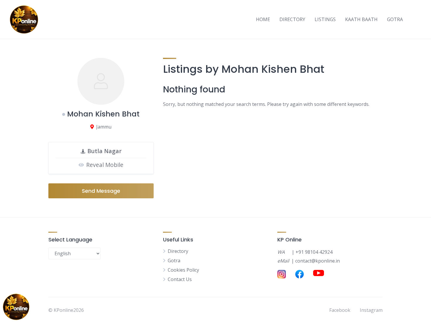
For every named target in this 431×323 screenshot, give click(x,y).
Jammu (103, 127)
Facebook (339, 310)
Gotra (174, 260)
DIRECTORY (292, 19)
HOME (263, 19)
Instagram (371, 310)
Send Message (101, 191)
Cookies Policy (183, 270)
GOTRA (395, 19)
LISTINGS (325, 19)
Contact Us (180, 279)
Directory (178, 251)
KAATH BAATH (361, 19)
